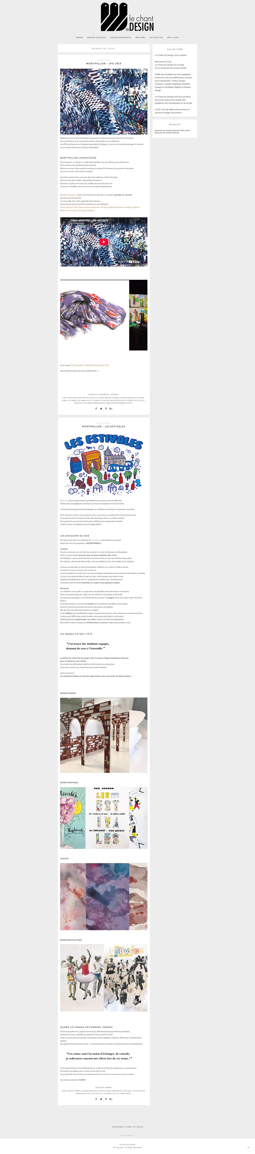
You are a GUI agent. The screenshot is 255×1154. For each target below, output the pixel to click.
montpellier (81, 403)
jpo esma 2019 (83, 400)
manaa (79, 1093)
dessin (141, 398)
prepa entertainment (116, 403)
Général (115, 394)
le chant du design (100, 400)
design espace (74, 1091)
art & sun (173, 37)
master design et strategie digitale (127, 400)
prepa (90, 403)
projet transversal (122, 1093)
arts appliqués (75, 398)
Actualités (156, 37)
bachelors (88, 398)
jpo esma (72, 400)
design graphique (129, 398)
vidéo (129, 403)
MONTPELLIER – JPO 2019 (103, 63)
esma (64, 400)
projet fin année (103, 1093)
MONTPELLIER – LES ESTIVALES (103, 426)
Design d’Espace (96, 37)
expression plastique (121, 1091)
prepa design (99, 403)
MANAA (108, 1087)
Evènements (103, 394)
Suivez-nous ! (127, 1135)
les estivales (138, 1091)
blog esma (99, 398)
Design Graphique (120, 37)
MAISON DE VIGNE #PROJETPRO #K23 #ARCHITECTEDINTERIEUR (172, 132)
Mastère (140, 37)
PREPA (79, 37)
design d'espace (112, 398)
